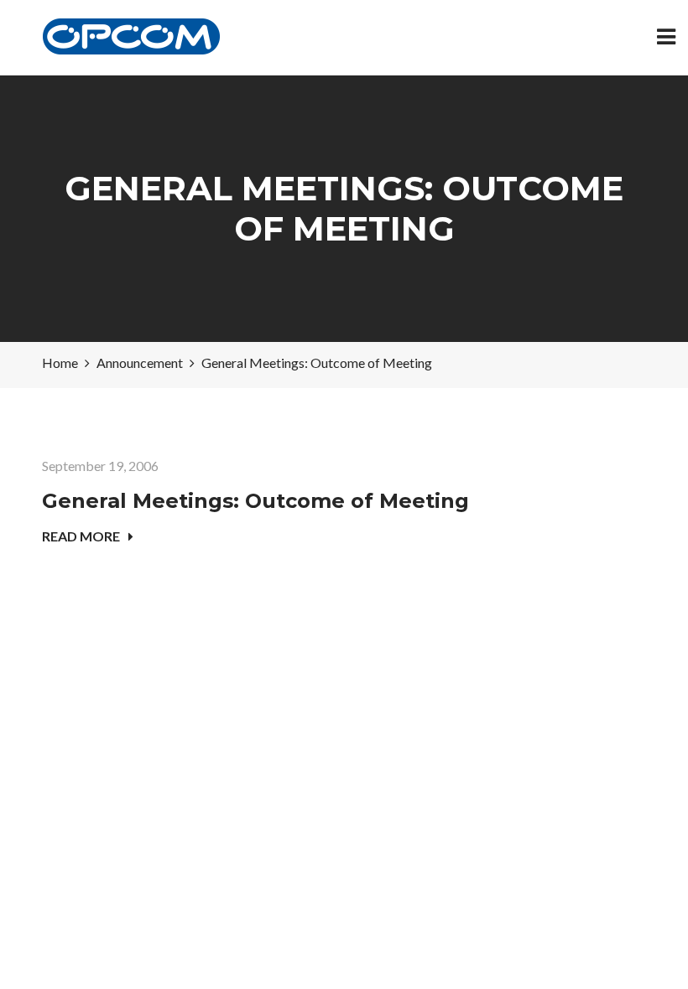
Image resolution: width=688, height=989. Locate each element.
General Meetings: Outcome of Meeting (255, 501)
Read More (81, 536)
